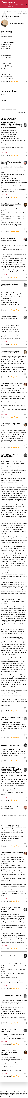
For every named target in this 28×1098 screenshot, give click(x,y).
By (17, 23)
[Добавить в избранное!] (26, 81)
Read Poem (14, 152)
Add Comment (22, 112)
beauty (3, 54)
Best (5, 4)
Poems (22, 4)
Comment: (4, 100)
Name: (3, 94)
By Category (10, 5)
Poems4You (8, 2)
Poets (17, 4)
